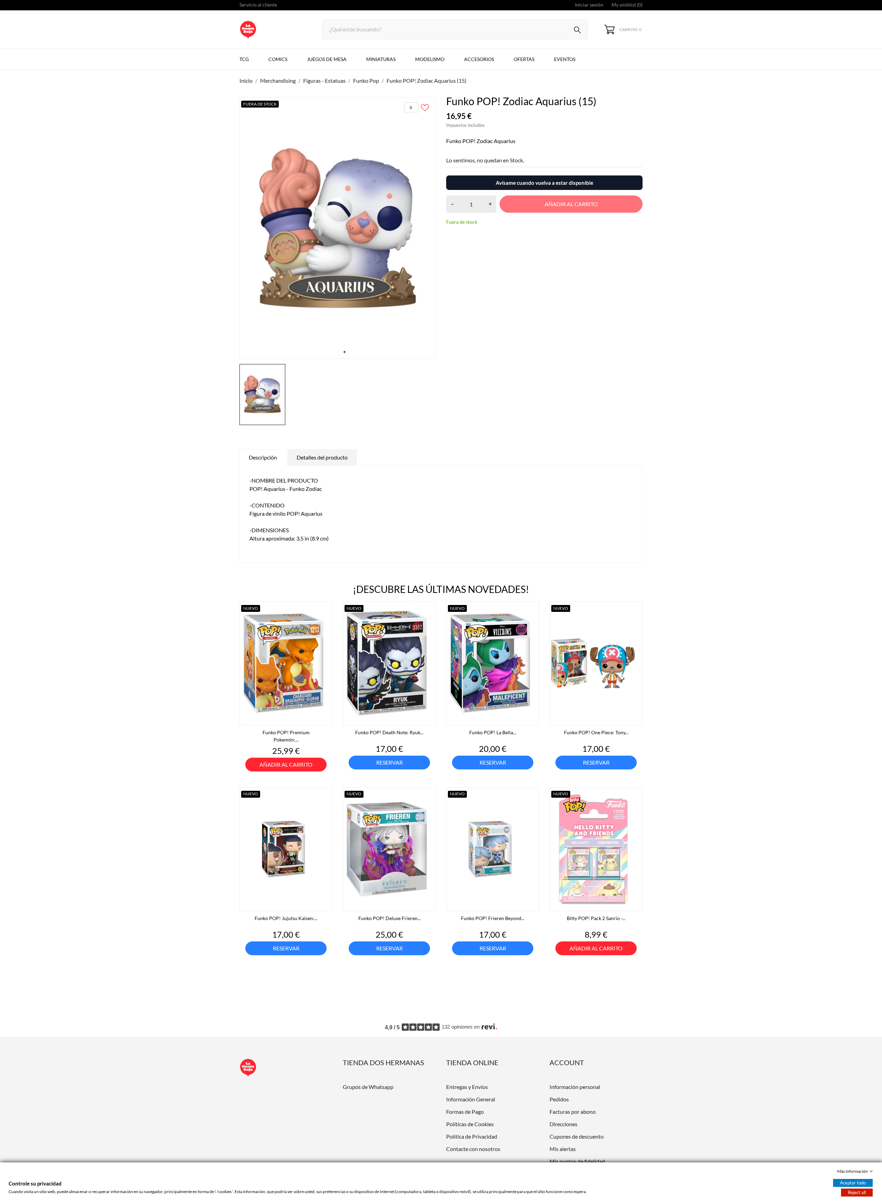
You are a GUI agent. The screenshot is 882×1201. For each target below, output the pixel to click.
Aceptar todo (853, 1182)
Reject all (857, 1192)
